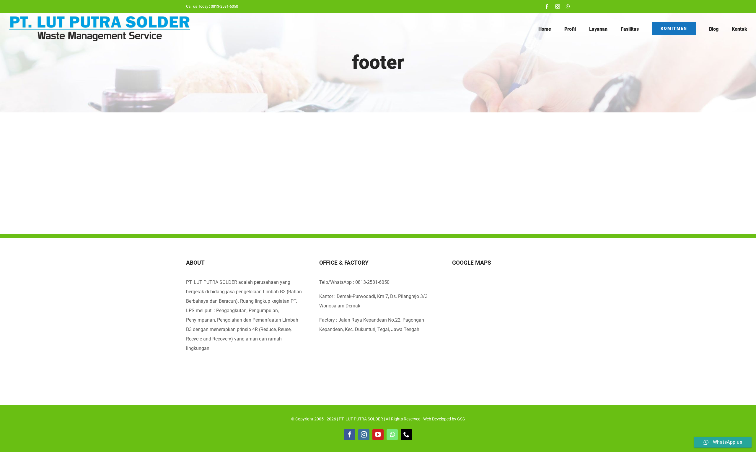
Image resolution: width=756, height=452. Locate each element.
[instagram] (557, 6)
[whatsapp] (568, 6)
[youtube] (378, 434)
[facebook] (547, 6)
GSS (461, 419)
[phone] (406, 434)
